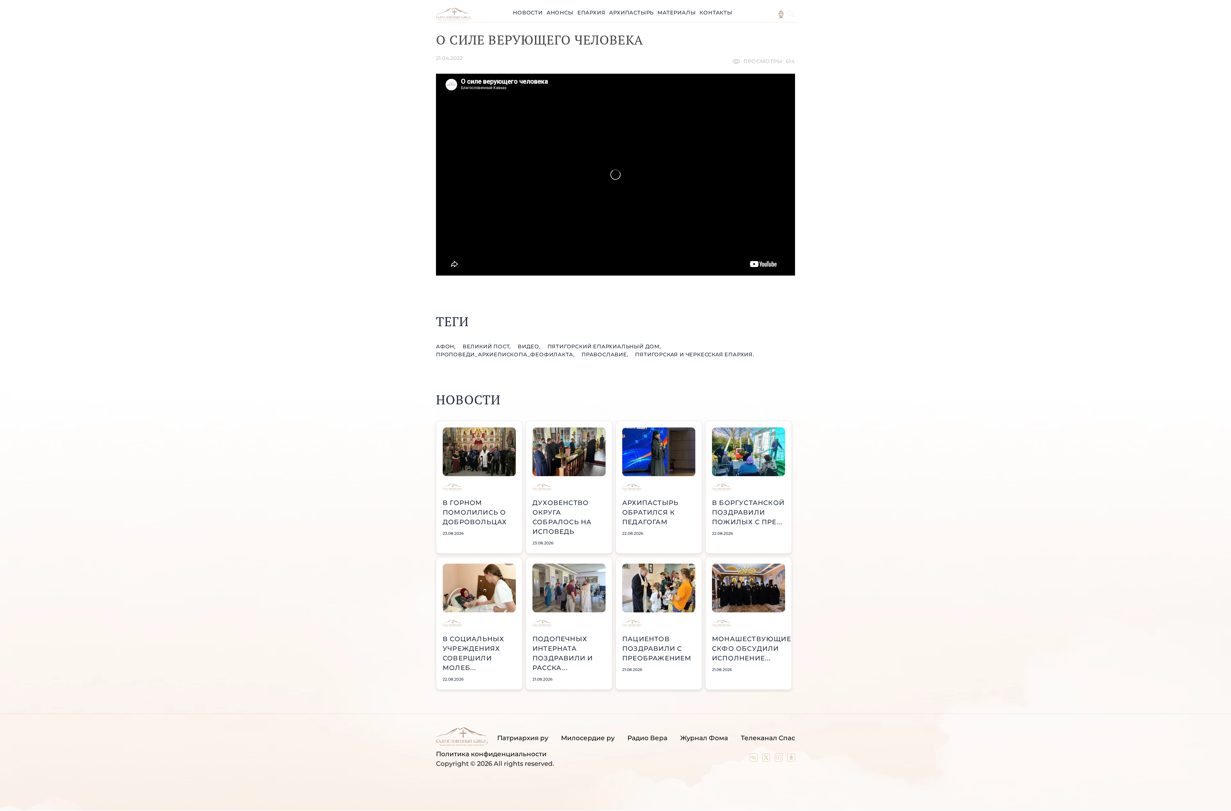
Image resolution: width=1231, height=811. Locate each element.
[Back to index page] (453, 19)
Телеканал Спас (768, 738)
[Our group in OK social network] (791, 759)
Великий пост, (488, 346)
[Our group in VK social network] (754, 759)
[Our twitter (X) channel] (767, 759)
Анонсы (560, 13)
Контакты (715, 13)
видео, (530, 346)
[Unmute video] (615, 175)
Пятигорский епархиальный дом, (604, 346)
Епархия (591, 13)
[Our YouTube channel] (779, 759)
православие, (606, 355)
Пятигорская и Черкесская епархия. (694, 355)
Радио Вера (647, 738)
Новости (528, 13)
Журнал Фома (704, 738)
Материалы (676, 13)
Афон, (446, 346)
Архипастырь (631, 13)
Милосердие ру (588, 738)
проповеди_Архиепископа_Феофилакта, (506, 355)
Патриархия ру (522, 738)
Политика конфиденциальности (491, 754)
